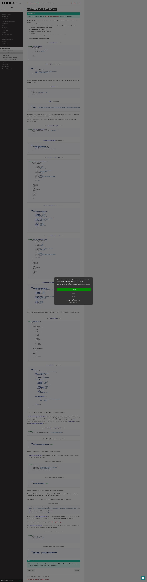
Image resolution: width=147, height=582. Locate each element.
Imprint (70, 302)
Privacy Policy (75, 302)
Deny (74, 293)
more (74, 297)
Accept (74, 289)
